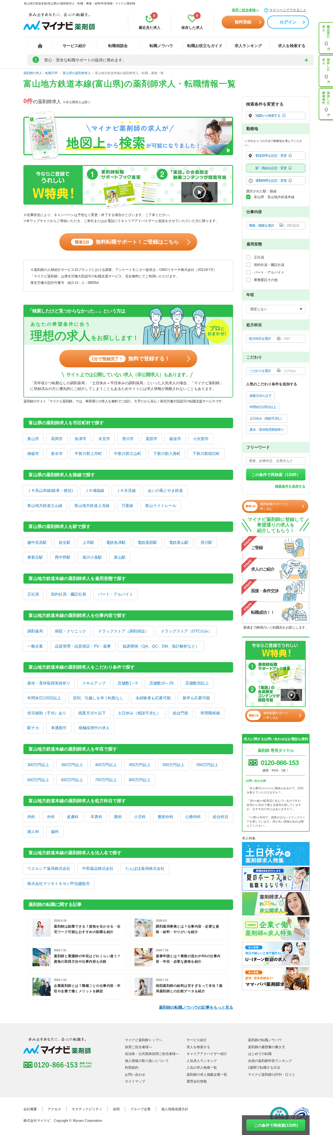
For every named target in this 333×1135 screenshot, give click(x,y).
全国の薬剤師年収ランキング (270, 1061)
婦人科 (33, 831)
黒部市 (151, 438)
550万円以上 (207, 764)
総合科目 (220, 816)
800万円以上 (140, 780)
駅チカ (33, 728)
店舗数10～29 (161, 683)
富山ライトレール (160, 505)
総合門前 (180, 713)
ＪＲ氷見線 (126, 490)
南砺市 (33, 453)
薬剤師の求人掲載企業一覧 (207, 1075)
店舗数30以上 (197, 683)
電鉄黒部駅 (147, 542)
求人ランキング (248, 45)
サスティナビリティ (87, 1109)
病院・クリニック (70, 631)
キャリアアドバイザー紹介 (207, 1054)
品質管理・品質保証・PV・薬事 (83, 646)
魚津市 (80, 438)
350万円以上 (72, 764)
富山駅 (120, 557)
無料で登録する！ (131, 358)
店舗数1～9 (127, 683)
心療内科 (193, 816)
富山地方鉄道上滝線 (92, 505)
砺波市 (175, 438)
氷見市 (104, 438)
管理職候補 (210, 713)
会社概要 (30, 1109)
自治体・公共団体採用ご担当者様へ (152, 1054)
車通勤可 (59, 728)
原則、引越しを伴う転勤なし (98, 698)
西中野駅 (63, 557)
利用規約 (131, 1067)
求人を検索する (291, 45)
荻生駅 (65, 542)
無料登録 (243, 22)
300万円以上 (38, 764)
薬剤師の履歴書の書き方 (266, 1047)
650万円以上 (72, 780)
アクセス (54, 1109)
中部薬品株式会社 (97, 868)
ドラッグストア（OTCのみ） (186, 631)
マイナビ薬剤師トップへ (143, 1040)
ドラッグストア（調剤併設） (123, 631)
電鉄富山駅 (179, 542)
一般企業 (35, 646)
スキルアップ (94, 683)
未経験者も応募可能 (153, 698)
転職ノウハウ (161, 45)
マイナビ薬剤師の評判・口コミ (271, 1075)
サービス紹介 (74, 45)
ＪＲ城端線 (94, 490)
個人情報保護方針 (174, 1109)
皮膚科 (73, 816)
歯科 (55, 831)
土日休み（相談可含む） (139, 713)
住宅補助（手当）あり (46, 713)
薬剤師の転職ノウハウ (265, 1040)
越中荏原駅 (37, 542)
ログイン (288, 22)
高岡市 (57, 438)
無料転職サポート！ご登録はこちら (127, 242)
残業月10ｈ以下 (92, 713)
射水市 (57, 453)
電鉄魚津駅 (116, 542)
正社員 (33, 594)
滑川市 (128, 438)
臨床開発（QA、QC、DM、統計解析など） (161, 646)
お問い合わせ (135, 1075)
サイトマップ (135, 1081)
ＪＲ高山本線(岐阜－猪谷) (50, 490)
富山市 (33, 438)
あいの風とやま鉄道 (165, 490)
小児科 (140, 816)
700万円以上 (106, 780)
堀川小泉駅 (92, 557)
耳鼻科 (96, 816)
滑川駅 (206, 542)
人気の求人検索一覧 (202, 1067)
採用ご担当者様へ (245, 10)
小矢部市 (201, 438)
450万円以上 (140, 764)
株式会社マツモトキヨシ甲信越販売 (58, 883)
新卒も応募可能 (196, 698)
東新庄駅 (35, 557)
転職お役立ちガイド (204, 45)
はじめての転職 (260, 1054)
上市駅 (88, 542)
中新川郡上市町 (88, 453)
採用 (116, 1109)
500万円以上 (173, 764)
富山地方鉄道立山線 (44, 505)
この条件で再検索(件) (276, 1125)
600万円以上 (38, 780)
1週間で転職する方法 (264, 1067)
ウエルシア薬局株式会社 (48, 868)
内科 (31, 816)
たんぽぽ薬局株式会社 (144, 868)
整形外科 (165, 816)
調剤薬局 (35, 631)
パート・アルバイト (115, 594)
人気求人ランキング (202, 1061)
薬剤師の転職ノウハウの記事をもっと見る (196, 1007)
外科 (51, 816)
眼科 (118, 816)
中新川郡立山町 (127, 453)
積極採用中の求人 (94, 728)
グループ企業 (140, 1109)
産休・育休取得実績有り (48, 683)
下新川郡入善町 (167, 453)
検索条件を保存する (290, 486)
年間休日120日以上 (44, 698)
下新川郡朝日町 (206, 453)
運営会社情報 (197, 1081)
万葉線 (127, 505)
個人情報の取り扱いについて (147, 1061)
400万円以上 (106, 764)
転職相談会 (118, 45)
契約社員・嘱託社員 (68, 594)
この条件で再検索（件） (275, 474)
